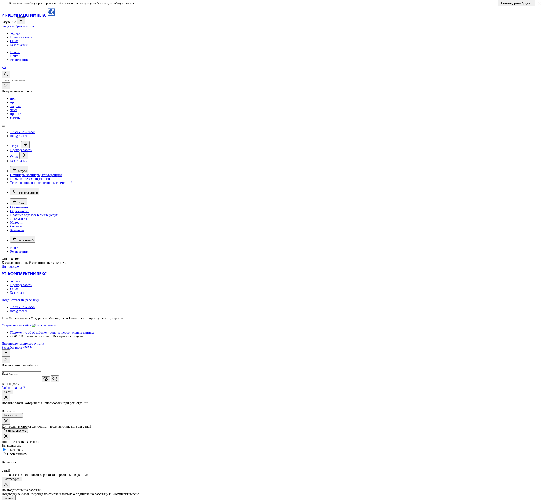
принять (16, 114)
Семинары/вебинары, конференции (36, 175)
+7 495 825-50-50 (22, 132)
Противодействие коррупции (23, 343)
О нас (14, 41)
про (12, 102)
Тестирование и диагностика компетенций (41, 182)
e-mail (6, 470)
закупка (15, 106)
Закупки (8, 26)
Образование (19, 211)
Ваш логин (10, 373)
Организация (24, 26)
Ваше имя (9, 462)
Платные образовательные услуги (34, 215)
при (13, 98)
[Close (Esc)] (6, 359)
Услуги (15, 33)
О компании (19, 207)
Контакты (17, 230)
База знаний (19, 45)
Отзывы (16, 226)
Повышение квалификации (30, 179)
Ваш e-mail (9, 411)
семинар (16, 117)
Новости (16, 222)
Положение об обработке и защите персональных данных (52, 332)
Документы (18, 218)
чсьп (13, 110)
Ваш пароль (10, 384)
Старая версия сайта (17, 325)
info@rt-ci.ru (19, 136)
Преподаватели (21, 37)
